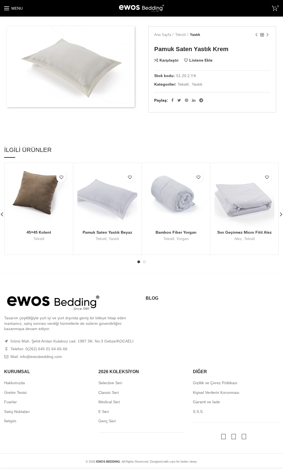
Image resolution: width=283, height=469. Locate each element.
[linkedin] (193, 100)
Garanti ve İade (206, 402)
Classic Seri (108, 392)
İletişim (10, 421)
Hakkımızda (14, 383)
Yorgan (182, 238)
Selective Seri (110, 383)
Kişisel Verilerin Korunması (216, 392)
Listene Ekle (201, 60)
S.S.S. (198, 411)
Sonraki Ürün (267, 35)
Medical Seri (109, 402)
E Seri (103, 411)
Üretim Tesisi (15, 392)
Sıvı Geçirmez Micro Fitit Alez (244, 232)
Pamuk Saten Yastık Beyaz (107, 232)
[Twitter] (179, 100)
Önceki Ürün (256, 35)
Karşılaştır (169, 60)
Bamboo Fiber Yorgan (176, 232)
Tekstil (180, 35)
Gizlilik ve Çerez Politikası (215, 383)
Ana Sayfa (162, 35)
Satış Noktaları (17, 411)
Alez (238, 238)
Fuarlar (10, 402)
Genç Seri (107, 421)
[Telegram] (201, 100)
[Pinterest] (186, 100)
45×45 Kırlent (39, 232)
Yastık (195, 35)
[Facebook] (172, 100)
